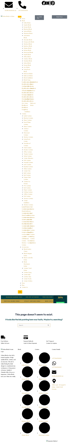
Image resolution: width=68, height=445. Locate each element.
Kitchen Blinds (27, 50)
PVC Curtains (27, 186)
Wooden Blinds (28, 40)
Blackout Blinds (28, 29)
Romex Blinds (27, 65)
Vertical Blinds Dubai (18, 301)
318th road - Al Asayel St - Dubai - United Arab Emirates (59, 387)
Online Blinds (15, 441)
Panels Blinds (27, 54)
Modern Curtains (28, 150)
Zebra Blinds (27, 63)
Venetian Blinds (28, 61)
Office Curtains (28, 152)
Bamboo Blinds (28, 46)
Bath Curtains (27, 173)
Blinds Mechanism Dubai (27, 264)
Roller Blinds (27, 23)
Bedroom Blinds (28, 74)
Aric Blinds (27, 67)
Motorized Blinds (28, 52)
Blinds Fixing (27, 80)
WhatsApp (61, 302)
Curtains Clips (27, 277)
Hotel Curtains (27, 148)
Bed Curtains (27, 175)
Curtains (24, 114)
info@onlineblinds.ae (57, 376)
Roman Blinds (27, 27)
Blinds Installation (28, 78)
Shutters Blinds (27, 48)
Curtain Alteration (28, 158)
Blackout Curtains (28, 118)
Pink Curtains (27, 196)
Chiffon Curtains (28, 194)
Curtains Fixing (27, 272)
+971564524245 (56, 358)
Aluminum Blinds (28, 33)
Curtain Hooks (27, 279)
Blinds (23, 21)
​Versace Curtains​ (28, 198)
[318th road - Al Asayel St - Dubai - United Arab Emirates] (54, 381)
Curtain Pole (27, 171)
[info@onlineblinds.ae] (54, 372)
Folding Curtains (28, 192)
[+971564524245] (54, 354)
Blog (23, 285)
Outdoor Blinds (28, 59)
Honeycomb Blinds (29, 42)
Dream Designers (6, 443)
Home (23, 19)
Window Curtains (28, 137)
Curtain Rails (27, 274)
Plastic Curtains (28, 190)
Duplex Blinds (27, 25)
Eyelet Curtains (28, 116)
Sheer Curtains (28, 120)
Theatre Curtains (28, 154)
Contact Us (25, 287)
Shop (23, 283)
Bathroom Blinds (28, 76)
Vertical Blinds (27, 31)
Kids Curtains (27, 160)
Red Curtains (27, 188)
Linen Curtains (27, 164)
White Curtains (28, 169)
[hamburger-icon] (19, 17)
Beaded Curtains (28, 167)
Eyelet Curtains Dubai (38, 301)
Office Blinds (27, 57)
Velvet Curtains (28, 156)
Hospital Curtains (28, 162)
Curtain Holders (28, 281)
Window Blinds (28, 44)
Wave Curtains (28, 126)
